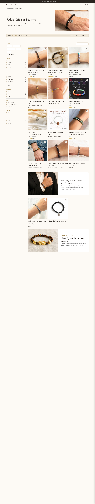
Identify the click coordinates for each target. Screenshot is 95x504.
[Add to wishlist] (45, 49)
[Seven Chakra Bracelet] (79, 88)
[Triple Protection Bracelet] (37, 57)
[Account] (83, 5)
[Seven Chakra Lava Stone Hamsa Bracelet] (79, 57)
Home (7, 8)
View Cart (84, 35)
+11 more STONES (10, 54)
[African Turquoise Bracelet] (79, 119)
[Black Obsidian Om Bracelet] (58, 208)
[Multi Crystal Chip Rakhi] (58, 88)
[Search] (80, 5)
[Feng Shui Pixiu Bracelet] (58, 57)
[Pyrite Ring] (37, 119)
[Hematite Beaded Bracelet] (79, 150)
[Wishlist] (85, 5)
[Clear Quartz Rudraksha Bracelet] (58, 119)
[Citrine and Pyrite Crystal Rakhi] (37, 88)
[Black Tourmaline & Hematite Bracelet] (37, 208)
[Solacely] (11, 5)
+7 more (8, 85)
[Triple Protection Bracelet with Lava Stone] (58, 150)
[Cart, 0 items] (88, 5)
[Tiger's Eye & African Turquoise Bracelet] (37, 150)
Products (12, 8)
